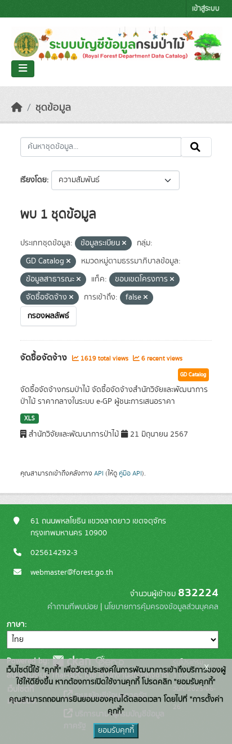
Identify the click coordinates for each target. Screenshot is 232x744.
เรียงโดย (33, 180)
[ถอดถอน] (124, 243)
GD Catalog (193, 374)
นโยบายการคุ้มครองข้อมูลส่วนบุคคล (161, 607)
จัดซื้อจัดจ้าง (44, 357)
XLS (29, 418)
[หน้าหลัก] (17, 107)
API (99, 473)
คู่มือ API (130, 473)
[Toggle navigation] (22, 68)
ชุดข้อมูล (53, 107)
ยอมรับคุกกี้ (116, 730)
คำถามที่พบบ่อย (72, 607)
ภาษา (16, 624)
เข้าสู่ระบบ (206, 8)
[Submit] (196, 147)
